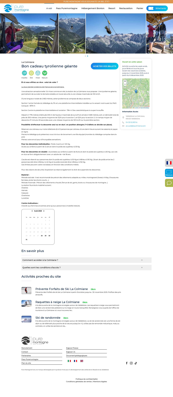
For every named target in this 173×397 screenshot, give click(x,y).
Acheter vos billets (104, 66)
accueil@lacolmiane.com (136, 126)
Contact (24, 352)
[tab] (85, 56)
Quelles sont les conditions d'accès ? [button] (41, 267)
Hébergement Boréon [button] (92, 8)
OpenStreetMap (144, 108)
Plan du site (26, 363)
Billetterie (161, 8)
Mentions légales (100, 382)
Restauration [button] (126, 8)
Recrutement (26, 348)
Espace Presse (72, 348)
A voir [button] (49, 8)
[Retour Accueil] (16, 8)
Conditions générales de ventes (79, 382)
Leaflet (136, 108)
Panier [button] (140, 8)
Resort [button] (111, 8)
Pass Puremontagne (66, 8)
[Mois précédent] (32, 211)
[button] (136, 91)
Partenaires (26, 356)
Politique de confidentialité (87, 379)
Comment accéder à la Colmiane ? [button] (40, 260)
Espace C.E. (70, 352)
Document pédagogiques (76, 356)
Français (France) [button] (168, 161)
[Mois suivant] (43, 211)
